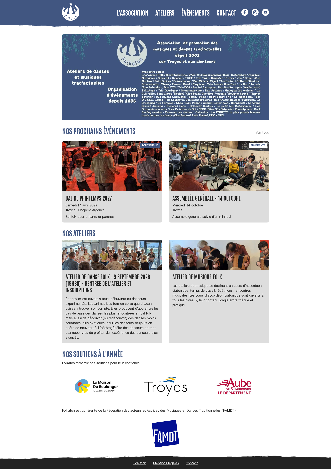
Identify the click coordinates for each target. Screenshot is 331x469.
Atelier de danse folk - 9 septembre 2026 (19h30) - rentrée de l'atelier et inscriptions (108, 283)
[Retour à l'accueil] (70, 19)
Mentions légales (166, 463)
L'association (132, 12)
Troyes (177, 210)
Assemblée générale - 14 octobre (206, 197)
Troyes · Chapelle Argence (85, 210)
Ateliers (164, 12)
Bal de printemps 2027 (89, 197)
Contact (226, 12)
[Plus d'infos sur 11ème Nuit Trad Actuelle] (165, 77)
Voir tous (262, 132)
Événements (195, 12)
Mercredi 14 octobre (187, 205)
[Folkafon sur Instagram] (255, 12)
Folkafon (139, 463)
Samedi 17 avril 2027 (81, 205)
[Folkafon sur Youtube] (265, 12)
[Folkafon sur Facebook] (244, 12)
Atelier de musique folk (197, 276)
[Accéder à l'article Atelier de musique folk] (219, 255)
